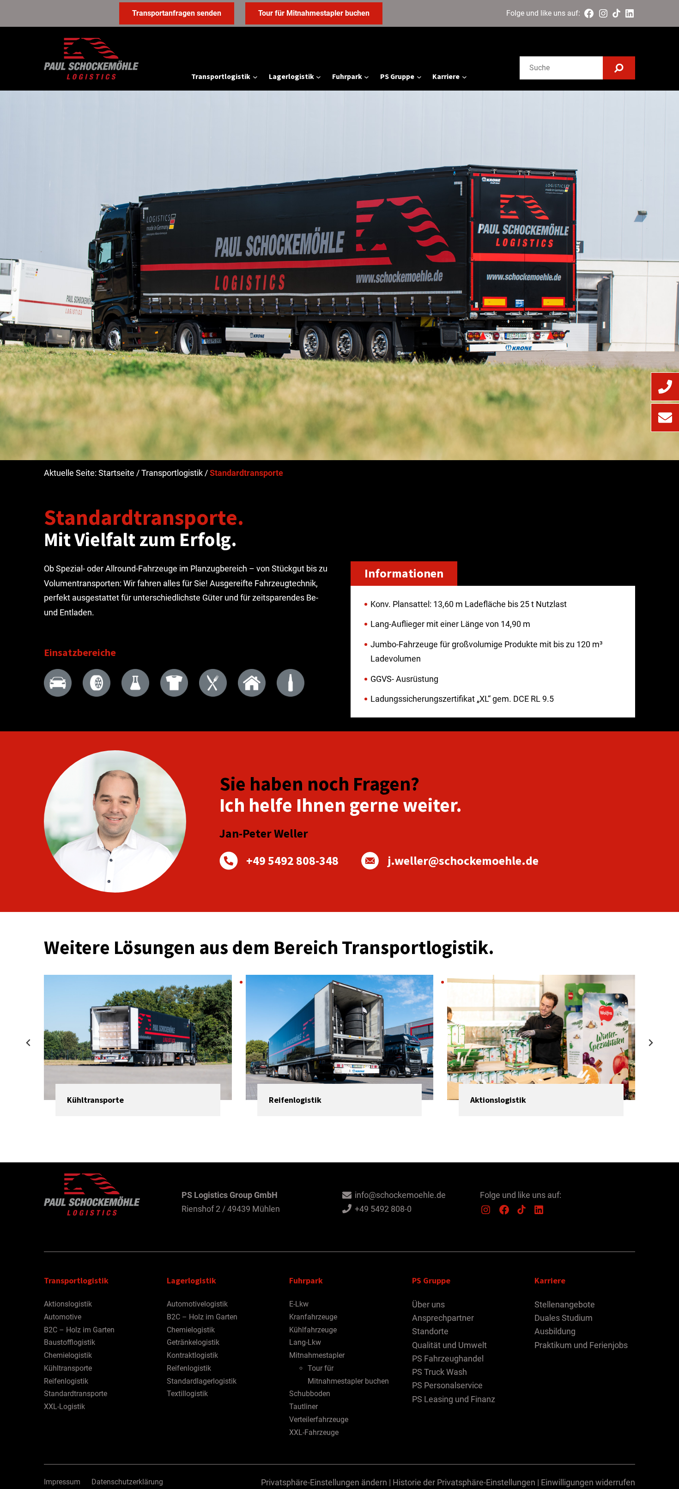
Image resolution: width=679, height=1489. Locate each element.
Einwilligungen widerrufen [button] (588, 1482)
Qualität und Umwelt (449, 1345)
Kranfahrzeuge (313, 1317)
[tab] (297, 1124)
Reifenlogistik (295, 1100)
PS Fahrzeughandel (448, 1358)
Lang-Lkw (305, 1342)
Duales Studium (563, 1318)
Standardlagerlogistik (201, 1381)
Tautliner (303, 1406)
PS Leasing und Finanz (453, 1399)
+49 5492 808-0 (383, 1209)
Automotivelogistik (197, 1304)
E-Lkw (299, 1304)
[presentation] (138, 1037)
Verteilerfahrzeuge (318, 1419)
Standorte (430, 1331)
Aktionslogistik (498, 1100)
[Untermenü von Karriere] (464, 76)
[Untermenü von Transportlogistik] (255, 76)
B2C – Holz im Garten (79, 1329)
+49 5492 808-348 (292, 860)
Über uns (428, 1304)
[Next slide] (650, 1043)
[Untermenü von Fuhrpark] (366, 76)
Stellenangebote (564, 1304)
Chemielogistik (68, 1355)
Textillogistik (187, 1393)
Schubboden (309, 1393)
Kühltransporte (95, 1100)
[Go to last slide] (29, 1043)
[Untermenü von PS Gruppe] (419, 76)
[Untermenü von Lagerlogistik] (318, 76)
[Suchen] (619, 67)
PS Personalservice (447, 1385)
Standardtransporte (75, 1393)
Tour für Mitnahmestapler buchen (314, 13)
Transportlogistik (172, 473)
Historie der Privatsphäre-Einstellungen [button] (464, 1482)
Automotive (62, 1317)
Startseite (116, 473)
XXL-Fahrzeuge (314, 1432)
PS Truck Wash (439, 1372)
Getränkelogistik (193, 1342)
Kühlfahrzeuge (313, 1329)
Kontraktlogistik (192, 1355)
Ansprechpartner (443, 1318)
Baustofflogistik (69, 1342)
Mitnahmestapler (317, 1355)
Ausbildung (555, 1331)
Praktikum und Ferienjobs (581, 1345)
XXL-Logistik (64, 1406)
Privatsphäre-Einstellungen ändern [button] (324, 1482)
